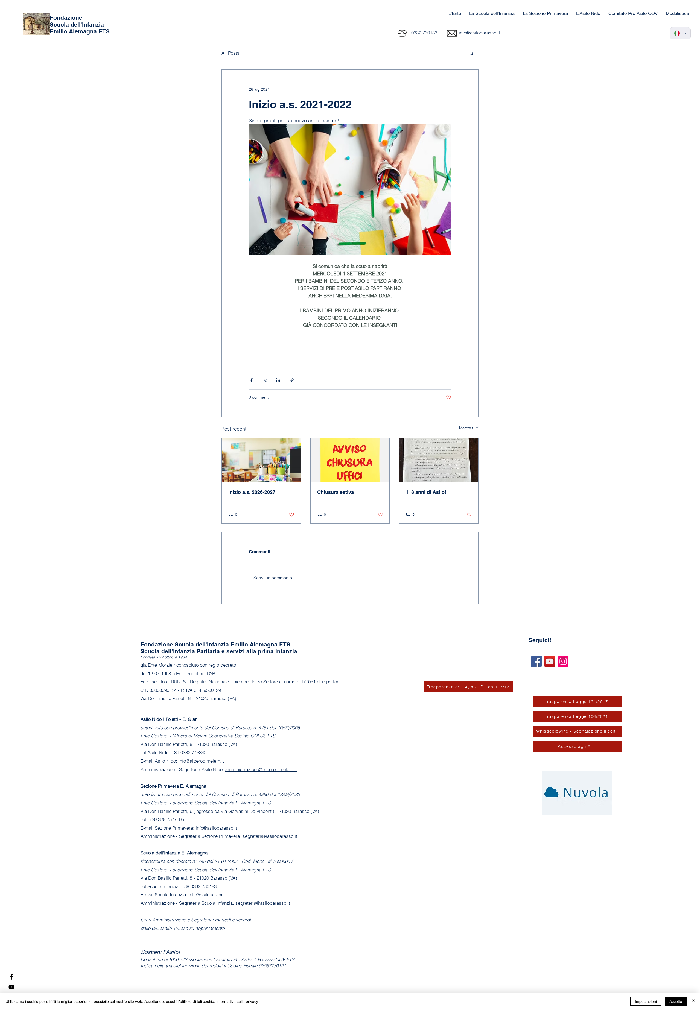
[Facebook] (11, 976)
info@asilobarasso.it (479, 33)
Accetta (675, 1001)
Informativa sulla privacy (237, 1001)
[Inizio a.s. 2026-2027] (261, 460)
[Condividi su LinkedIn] (278, 380)
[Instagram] (563, 661)
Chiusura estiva (335, 492)
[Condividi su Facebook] (251, 380)
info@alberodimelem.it (201, 761)
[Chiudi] (693, 1001)
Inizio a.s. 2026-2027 (251, 492)
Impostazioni (646, 1001)
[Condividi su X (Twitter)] (264, 380)
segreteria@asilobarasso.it (270, 836)
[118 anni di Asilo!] (438, 460)
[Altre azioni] (448, 89)
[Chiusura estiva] (350, 460)
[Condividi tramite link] (291, 380)
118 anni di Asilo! (426, 492)
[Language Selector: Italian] (680, 33)
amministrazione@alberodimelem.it (261, 769)
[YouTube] (11, 987)
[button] (471, 53)
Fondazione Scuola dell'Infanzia (77, 21)
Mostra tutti (469, 427)
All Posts (230, 53)
